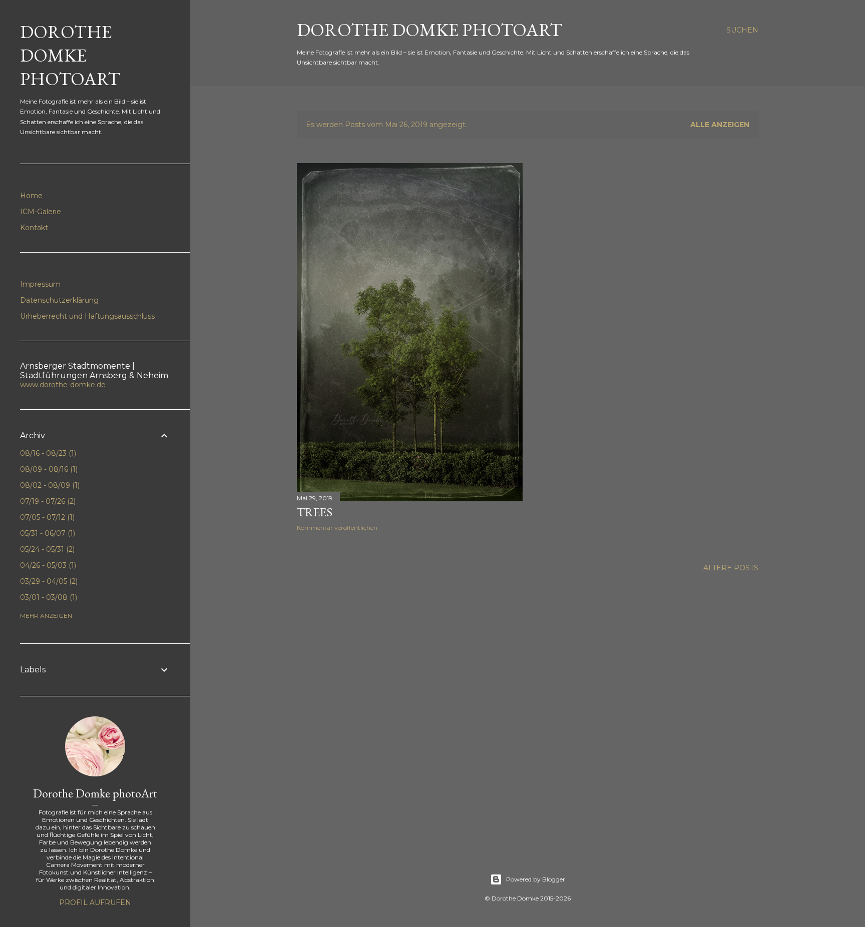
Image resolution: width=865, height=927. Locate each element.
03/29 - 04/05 (48, 581)
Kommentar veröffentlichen (337, 527)
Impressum (40, 284)
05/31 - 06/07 (46, 533)
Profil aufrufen (95, 902)
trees (314, 512)
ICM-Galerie (40, 211)
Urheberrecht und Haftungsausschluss (87, 316)
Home (31, 195)
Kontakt (34, 227)
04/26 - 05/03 (47, 565)
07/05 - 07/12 (46, 517)
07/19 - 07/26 (47, 501)
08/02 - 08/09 (49, 485)
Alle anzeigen (719, 124)
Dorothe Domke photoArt (95, 793)
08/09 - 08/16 (48, 469)
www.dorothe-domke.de (63, 384)
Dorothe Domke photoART (429, 30)
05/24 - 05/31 (46, 549)
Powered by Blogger (535, 879)
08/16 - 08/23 (47, 453)
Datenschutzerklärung (59, 300)
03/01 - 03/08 (47, 597)
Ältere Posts (730, 567)
